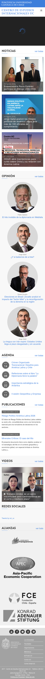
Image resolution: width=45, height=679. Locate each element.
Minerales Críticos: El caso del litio (17, 438)
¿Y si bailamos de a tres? (22, 256)
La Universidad (29, 640)
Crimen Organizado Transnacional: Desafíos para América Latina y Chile (25, 365)
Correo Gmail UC (29, 664)
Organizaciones (29, 648)
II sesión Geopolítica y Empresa (26, 393)
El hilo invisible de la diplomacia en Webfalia (22, 217)
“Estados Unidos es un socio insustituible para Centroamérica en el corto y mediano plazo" (22, 496)
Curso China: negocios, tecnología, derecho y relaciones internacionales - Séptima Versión (22, 40)
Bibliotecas (27, 652)
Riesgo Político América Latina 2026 (18, 415)
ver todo (39, 528)
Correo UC (27, 660)
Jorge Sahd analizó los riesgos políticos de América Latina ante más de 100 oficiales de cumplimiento (20, 122)
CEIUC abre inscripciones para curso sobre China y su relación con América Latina (22, 160)
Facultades (27, 644)
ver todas (39, 51)
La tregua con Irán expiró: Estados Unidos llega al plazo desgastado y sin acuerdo (22, 342)
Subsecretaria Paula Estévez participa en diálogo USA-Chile (20, 86)
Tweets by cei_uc (8, 518)
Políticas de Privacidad (17, 677)
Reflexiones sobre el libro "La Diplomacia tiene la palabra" (25, 374)
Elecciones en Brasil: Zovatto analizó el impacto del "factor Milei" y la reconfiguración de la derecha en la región (22, 299)
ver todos (39, 176)
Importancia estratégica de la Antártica (25, 384)
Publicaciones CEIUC (11, 412)
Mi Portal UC (28, 656)
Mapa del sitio (30, 677)
